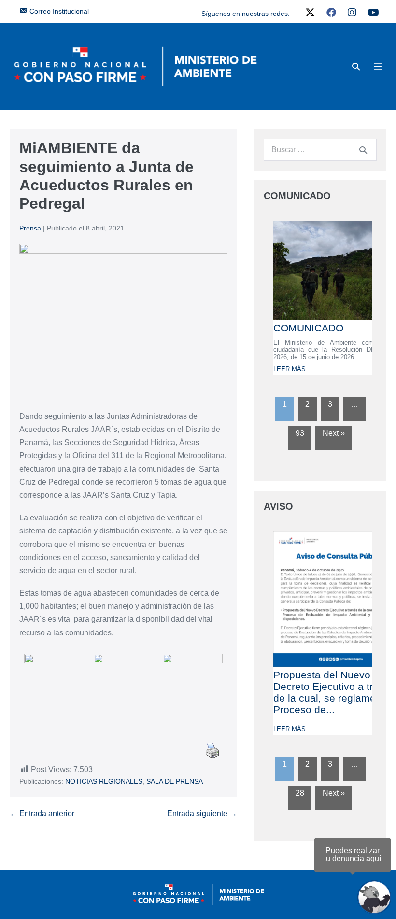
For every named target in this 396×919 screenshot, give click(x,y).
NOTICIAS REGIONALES (103, 781)
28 (300, 793)
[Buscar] (363, 149)
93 (300, 433)
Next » (334, 433)
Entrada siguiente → (202, 813)
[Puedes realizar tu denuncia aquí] (374, 897)
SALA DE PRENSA (174, 781)
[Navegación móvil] (377, 66)
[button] (356, 66)
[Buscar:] (320, 149)
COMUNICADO (308, 327)
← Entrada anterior (42, 813)
